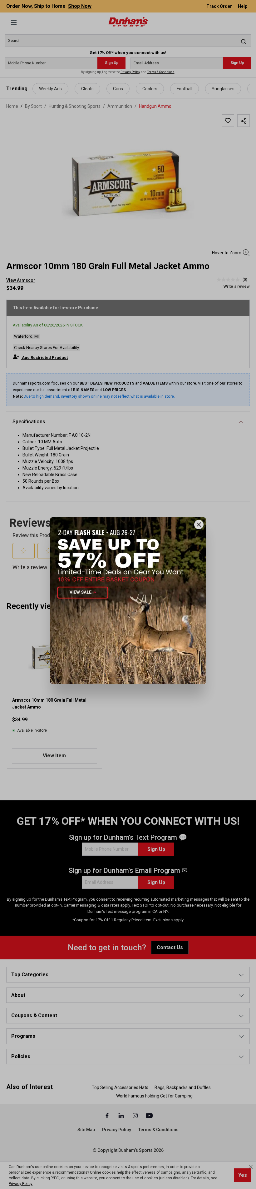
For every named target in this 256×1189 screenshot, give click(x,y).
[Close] (199, 524)
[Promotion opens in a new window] (128, 600)
